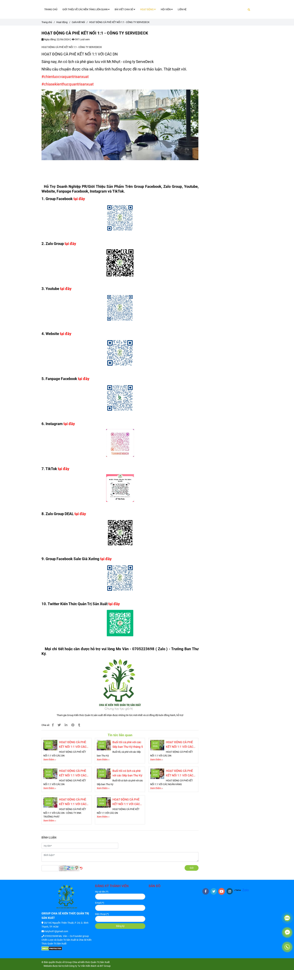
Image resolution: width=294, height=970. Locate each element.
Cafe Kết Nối (78, 22)
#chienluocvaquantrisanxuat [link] (65, 77)
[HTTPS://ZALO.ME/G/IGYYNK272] (245, 890)
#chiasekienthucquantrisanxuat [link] (68, 84)
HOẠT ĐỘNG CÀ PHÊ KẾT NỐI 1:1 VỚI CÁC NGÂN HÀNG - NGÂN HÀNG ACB (179, 773)
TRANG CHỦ (50, 9)
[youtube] (221, 891)
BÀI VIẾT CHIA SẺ (124, 9)
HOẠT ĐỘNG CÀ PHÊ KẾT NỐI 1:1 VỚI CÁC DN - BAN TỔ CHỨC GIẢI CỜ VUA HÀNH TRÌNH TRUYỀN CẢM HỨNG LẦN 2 (179, 744)
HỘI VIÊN (166, 9)
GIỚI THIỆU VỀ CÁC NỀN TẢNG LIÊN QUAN (85, 9)
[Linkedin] (66, 725)
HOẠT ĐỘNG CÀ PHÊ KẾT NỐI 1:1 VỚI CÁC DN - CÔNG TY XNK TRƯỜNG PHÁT (72, 802)
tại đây (79, 199)
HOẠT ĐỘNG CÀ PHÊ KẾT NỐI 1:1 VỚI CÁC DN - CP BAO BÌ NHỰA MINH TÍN (73, 773)
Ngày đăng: (50, 39)
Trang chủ (47, 22)
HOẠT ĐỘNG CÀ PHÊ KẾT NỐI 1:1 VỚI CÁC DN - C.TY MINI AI (126, 802)
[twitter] (213, 891)
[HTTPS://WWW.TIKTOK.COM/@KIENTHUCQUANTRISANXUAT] (237, 890)
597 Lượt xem (82, 39)
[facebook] (205, 891)
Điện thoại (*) (102, 914)
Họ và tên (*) (101, 891)
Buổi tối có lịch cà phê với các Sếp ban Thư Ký (127, 773)
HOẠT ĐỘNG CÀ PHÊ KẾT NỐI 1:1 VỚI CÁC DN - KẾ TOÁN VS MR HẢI (72, 744)
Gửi (191, 867)
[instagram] (229, 891)
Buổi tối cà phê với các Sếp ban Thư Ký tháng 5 (127, 744)
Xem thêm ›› (49, 759)
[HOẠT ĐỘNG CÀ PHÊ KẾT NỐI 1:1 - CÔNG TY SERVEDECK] (52, 725)
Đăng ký (120, 926)
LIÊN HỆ (182, 9)
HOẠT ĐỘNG (147, 9)
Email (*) (99, 902)
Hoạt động (62, 22)
